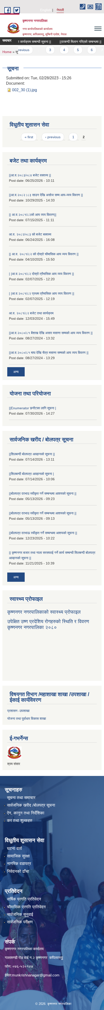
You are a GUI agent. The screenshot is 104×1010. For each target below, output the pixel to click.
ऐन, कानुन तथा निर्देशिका (25, 813)
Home (7, 52)
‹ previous (52, 137)
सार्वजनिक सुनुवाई (20, 914)
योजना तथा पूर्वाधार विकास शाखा (26, 718)
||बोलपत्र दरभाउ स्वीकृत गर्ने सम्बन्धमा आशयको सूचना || (42, 493)
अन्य (16, 372)
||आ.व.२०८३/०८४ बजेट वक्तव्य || (30, 175)
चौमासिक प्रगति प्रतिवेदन (26, 907)
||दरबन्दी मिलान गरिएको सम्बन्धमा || (74, 42)
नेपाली (60, 10)
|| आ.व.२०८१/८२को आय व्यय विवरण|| (32, 215)
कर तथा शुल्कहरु (19, 820)
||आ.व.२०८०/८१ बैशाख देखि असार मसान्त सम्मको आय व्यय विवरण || (51, 333)
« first (29, 137)
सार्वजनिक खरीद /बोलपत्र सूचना (31, 805)
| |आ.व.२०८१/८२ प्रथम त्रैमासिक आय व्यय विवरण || (41, 293)
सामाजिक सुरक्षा (18, 856)
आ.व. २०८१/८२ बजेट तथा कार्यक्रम (31, 313)
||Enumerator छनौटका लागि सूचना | (32, 408)
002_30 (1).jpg (24, 90)
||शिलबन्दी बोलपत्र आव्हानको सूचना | (31, 474)
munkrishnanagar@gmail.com (35, 975)
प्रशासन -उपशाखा (18, 711)
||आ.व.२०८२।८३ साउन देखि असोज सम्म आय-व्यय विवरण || (46, 195)
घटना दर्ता (14, 848)
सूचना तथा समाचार (21, 797)
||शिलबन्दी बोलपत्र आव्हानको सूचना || (32, 454)
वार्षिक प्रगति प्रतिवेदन (24, 899)
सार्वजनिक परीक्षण (20, 922)
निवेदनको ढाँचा (18, 871)
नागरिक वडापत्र (19, 863)
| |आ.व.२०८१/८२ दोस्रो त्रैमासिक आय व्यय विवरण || (41, 274)
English (45, 10)
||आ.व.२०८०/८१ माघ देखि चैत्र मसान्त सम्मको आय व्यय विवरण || (49, 353)
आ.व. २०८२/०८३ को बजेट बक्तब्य (30, 234)
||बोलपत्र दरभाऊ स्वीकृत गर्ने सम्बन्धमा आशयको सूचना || (43, 533)
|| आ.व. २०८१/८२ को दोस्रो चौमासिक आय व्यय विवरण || (44, 254)
